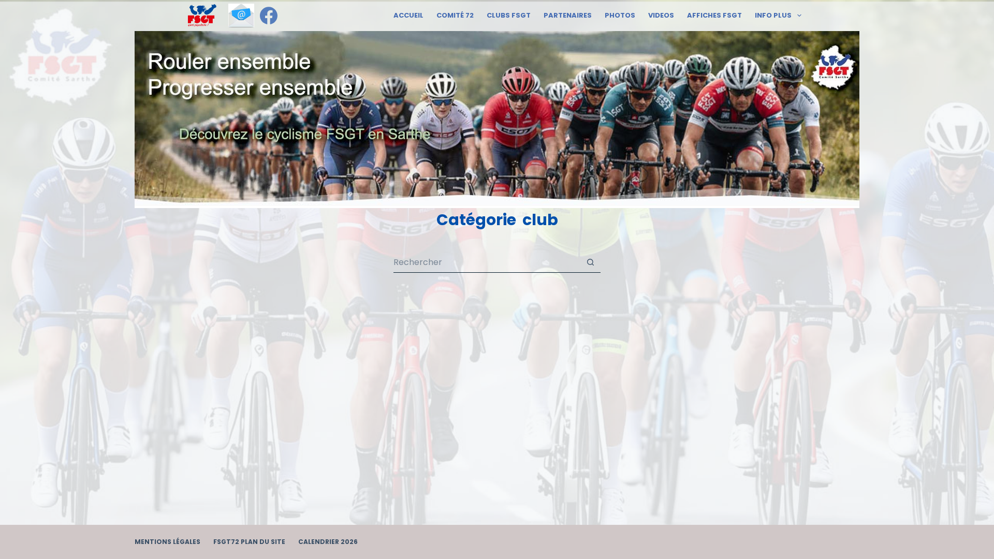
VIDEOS (661, 15)
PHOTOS (620, 15)
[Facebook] (268, 15)
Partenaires (568, 15)
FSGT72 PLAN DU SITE (249, 542)
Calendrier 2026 (328, 542)
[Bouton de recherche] (590, 262)
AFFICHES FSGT (714, 15)
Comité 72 (455, 15)
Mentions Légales (167, 542)
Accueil (408, 15)
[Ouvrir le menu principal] (202, 15)
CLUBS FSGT (509, 15)
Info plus (773, 15)
